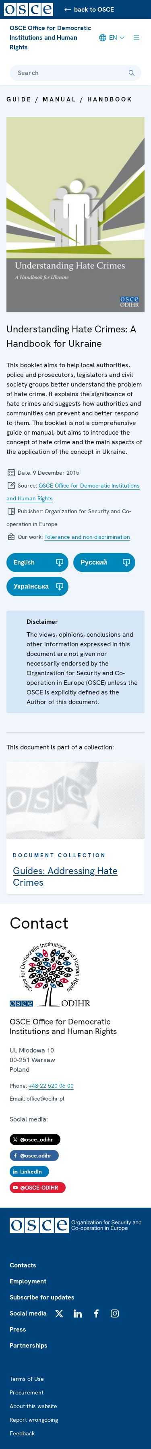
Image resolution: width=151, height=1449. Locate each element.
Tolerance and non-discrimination (87, 536)
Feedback (22, 1433)
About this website (33, 1406)
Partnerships (29, 1345)
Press (18, 1329)
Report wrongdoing (34, 1419)
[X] (59, 1313)
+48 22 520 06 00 (51, 1085)
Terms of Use (27, 1378)
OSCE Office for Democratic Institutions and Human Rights (50, 37)
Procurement (26, 1392)
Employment (28, 1281)
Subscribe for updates (42, 1297)
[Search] (132, 73)
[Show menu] (136, 38)
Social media (28, 1313)
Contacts (23, 1265)
